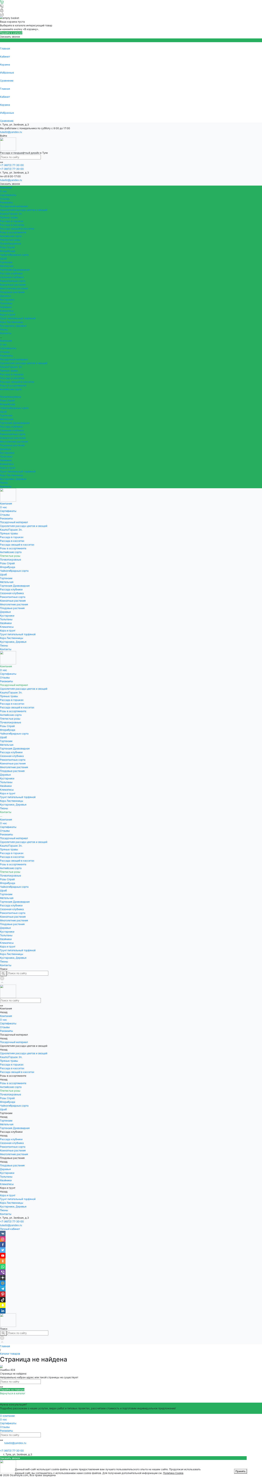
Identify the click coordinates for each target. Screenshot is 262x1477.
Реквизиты (6, 202)
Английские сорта (11, 236)
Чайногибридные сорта (14, 254)
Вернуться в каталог (12, 1393)
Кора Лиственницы (11, 321)
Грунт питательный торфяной (17, 318)
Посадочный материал (14, 359)
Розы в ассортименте (13, 232)
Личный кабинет (10, 1228)
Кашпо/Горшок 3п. (11, 213)
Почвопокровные (10, 243)
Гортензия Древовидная (15, 269)
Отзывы (5, 198)
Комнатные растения (13, 284)
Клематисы (7, 310)
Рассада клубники (11, 273)
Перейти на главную (12, 1389)
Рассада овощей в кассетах (17, 228)
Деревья (5, 295)
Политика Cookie (173, 1473)
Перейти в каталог (11, 32)
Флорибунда (7, 250)
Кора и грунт (7, 314)
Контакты (5, 486)
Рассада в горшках (12, 221)
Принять (240, 1471)
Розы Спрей (7, 247)
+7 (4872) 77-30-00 (12, 1221)
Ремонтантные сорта (12, 280)
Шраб (3, 258)
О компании (7, 1415)
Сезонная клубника (12, 277)
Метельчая (6, 265)
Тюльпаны (6, 303)
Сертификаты (8, 194)
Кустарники (7, 299)
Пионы (4, 329)
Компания (6, 340)
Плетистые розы (10, 239)
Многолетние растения (14, 288)
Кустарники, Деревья (13, 325)
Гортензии (6, 262)
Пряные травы (9, 217)
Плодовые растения (12, 292)
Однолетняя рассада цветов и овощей (23, 209)
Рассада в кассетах (12, 224)
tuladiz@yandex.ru (11, 131)
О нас (3, 191)
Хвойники (6, 307)
